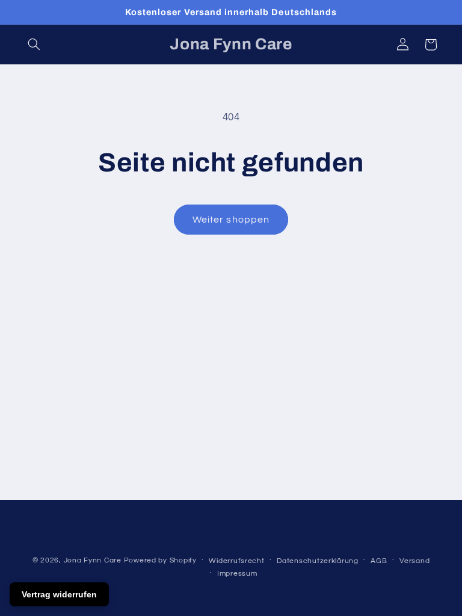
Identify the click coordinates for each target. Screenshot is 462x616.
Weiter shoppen (231, 219)
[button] (34, 44)
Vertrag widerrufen (59, 594)
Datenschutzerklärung (318, 561)
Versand (414, 561)
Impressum (237, 573)
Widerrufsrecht (236, 561)
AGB (379, 561)
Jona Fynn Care (93, 560)
